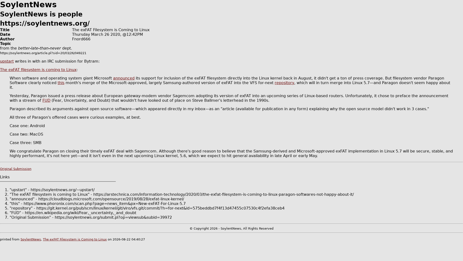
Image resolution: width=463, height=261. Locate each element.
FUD (46, 100)
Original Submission (15, 169)
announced (124, 78)
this (61, 82)
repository (284, 82)
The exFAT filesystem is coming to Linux (38, 69)
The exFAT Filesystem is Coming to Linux (75, 239)
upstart (7, 61)
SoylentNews (30, 239)
